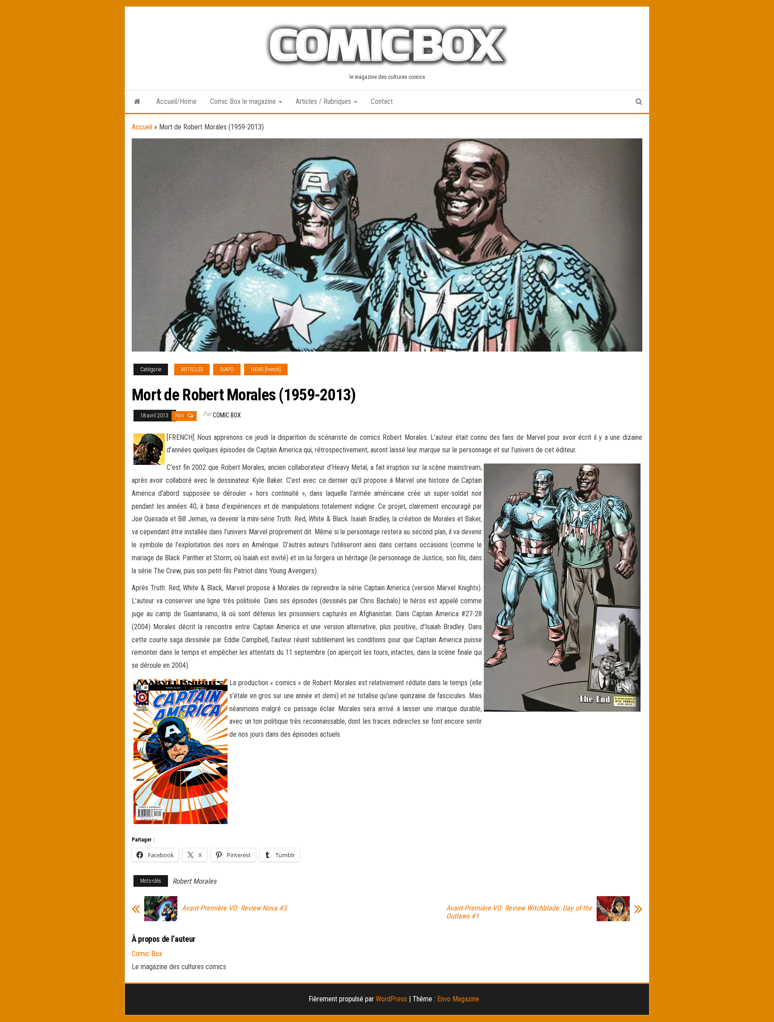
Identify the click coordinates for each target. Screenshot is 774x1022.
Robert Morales (194, 881)
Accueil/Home (176, 101)
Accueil (142, 127)
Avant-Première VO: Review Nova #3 (234, 908)
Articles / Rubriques (324, 101)
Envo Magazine (458, 999)
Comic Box (227, 415)
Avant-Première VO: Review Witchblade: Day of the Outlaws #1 (519, 912)
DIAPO (227, 369)
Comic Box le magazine (244, 101)
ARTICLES (192, 369)
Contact (382, 101)
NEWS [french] (266, 369)
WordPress (391, 999)
